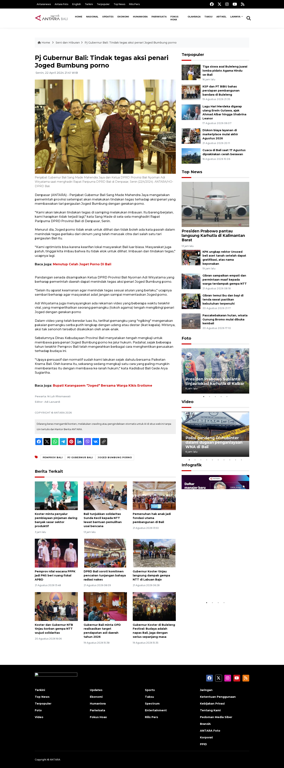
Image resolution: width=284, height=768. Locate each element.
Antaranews (44, 4)
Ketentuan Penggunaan (218, 697)
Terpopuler (103, 4)
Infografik (192, 465)
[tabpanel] (215, 370)
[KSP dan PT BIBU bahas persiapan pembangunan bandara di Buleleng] (191, 92)
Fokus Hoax (174, 18)
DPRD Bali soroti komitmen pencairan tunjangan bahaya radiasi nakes (105, 575)
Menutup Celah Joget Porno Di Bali (82, 264)
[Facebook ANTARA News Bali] (212, 4)
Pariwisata (159, 16)
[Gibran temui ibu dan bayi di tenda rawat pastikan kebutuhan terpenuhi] (191, 301)
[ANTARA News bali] (54, 18)
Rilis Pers (134, 4)
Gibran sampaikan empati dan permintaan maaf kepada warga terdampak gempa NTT (224, 279)
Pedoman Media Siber (216, 717)
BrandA (205, 724)
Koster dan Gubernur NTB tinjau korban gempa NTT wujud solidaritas (54, 629)
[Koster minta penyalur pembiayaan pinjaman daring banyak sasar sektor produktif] (56, 495)
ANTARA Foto (210, 730)
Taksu (208, 16)
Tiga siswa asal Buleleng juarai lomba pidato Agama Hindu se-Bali (224, 70)
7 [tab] (224, 460)
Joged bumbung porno (115, 457)
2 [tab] (210, 396)
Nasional (92, 16)
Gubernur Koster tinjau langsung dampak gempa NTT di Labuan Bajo (151, 575)
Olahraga (194, 16)
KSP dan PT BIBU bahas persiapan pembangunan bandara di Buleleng (221, 90)
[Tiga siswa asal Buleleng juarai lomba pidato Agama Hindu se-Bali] (191, 72)
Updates (108, 16)
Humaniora (140, 16)
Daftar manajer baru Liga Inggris (209, 587)
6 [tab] (218, 460)
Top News (119, 4)
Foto (186, 338)
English (76, 4)
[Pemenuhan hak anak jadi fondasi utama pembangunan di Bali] (154, 495)
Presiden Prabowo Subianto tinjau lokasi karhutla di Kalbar (214, 381)
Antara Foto (61, 4)
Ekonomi (123, 16)
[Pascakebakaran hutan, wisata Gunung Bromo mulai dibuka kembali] (191, 321)
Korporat (206, 737)
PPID (203, 744)
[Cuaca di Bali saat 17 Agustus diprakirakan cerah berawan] (191, 156)
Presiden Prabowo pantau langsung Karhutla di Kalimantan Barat (213, 235)
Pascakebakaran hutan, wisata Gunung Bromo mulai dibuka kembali (224, 319)
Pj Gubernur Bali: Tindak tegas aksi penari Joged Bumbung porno (131, 42)
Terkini (89, 4)
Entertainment (156, 710)
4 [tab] (221, 396)
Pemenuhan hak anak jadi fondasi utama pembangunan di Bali (152, 518)
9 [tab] (236, 460)
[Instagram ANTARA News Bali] (227, 4)
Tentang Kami (210, 710)
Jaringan (206, 690)
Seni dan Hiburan (68, 42)
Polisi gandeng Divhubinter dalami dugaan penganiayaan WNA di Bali (213, 442)
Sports (150, 690)
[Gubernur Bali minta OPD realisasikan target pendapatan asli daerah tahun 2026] (105, 606)
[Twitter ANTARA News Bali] (219, 4)
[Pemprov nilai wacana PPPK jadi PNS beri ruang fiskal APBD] (56, 553)
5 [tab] (227, 396)
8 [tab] (230, 460)
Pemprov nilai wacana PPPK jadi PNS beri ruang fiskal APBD (55, 575)
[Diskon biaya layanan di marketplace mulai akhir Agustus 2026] (191, 136)
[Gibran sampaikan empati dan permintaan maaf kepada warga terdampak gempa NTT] (191, 281)
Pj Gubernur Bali (80, 457)
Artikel (221, 16)
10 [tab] (241, 460)
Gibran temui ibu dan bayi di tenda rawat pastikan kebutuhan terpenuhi (222, 299)
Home (78, 16)
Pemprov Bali (53, 457)
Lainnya (235, 16)
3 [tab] (215, 396)
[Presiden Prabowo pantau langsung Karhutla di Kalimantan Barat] (215, 204)
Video (188, 401)
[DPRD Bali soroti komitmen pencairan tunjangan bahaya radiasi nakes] (105, 553)
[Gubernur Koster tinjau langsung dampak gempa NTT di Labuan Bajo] (154, 553)
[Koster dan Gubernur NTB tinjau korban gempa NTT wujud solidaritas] (56, 606)
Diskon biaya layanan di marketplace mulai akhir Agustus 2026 (220, 134)
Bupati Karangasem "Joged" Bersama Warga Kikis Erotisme (102, 385)
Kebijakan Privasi (212, 703)
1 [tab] (204, 396)
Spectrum (152, 703)
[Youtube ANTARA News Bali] (235, 4)
